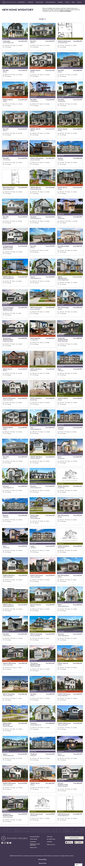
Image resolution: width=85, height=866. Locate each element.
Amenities (30, 2)
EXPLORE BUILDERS (34, 836)
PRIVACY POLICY (51, 844)
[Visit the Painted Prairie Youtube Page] (10, 843)
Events (67, 2)
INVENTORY (50, 836)
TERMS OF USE (33, 847)
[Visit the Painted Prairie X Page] (8, 843)
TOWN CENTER (33, 839)
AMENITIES (49, 841)
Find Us (79, 2)
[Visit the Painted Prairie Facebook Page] (2, 843)
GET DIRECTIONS (51, 839)
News (73, 2)
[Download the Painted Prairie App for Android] (79, 842)
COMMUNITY (33, 841)
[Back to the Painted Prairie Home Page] (10, 2)
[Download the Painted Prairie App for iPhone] (69, 842)
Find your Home (50, 2)
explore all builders (65, 11)
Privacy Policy (42, 859)
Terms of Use (42, 863)
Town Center (39, 2)
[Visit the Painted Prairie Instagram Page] (5, 843)
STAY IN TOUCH (74, 837)
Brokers (60, 2)
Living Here (21, 2)
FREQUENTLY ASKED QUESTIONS (35, 845)
